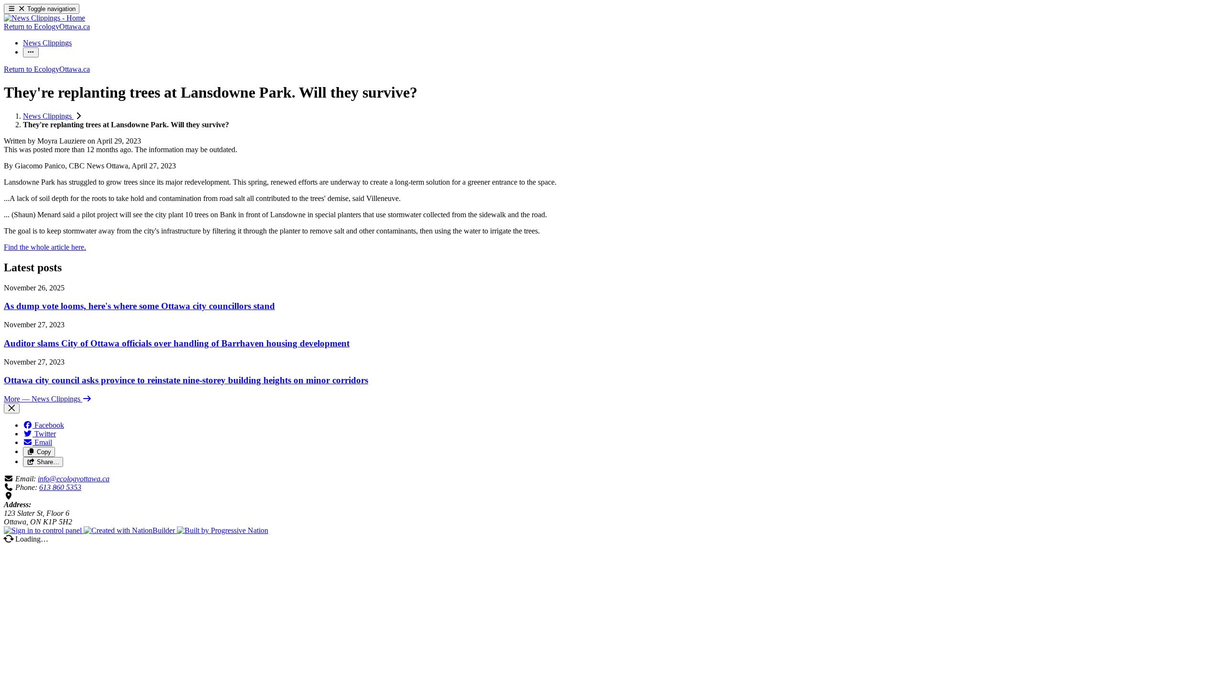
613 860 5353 (60, 487)
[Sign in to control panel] (44, 530)
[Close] (12, 408)
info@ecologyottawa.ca (73, 479)
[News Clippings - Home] (44, 18)
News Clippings (48, 116)
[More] (31, 52)
